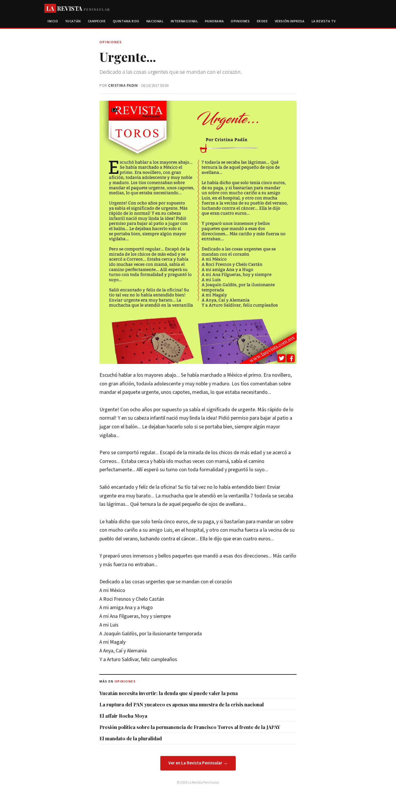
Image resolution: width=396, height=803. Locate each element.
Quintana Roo (126, 21)
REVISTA (78, 8)
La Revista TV (324, 21)
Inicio (53, 21)
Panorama (214, 21)
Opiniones (240, 21)
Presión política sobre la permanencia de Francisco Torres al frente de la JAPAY (189, 727)
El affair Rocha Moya (123, 715)
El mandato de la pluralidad (130, 738)
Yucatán (73, 21)
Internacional (184, 21)
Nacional (155, 21)
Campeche (97, 21)
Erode (262, 21)
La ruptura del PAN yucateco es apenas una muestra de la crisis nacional (181, 704)
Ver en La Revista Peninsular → (198, 763)
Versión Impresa (290, 21)
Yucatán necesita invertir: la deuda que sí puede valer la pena (168, 693)
